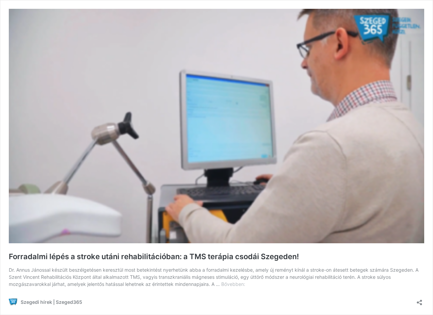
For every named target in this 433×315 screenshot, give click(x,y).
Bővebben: (233, 284)
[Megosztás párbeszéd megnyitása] (419, 300)
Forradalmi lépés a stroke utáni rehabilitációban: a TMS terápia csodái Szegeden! (154, 256)
